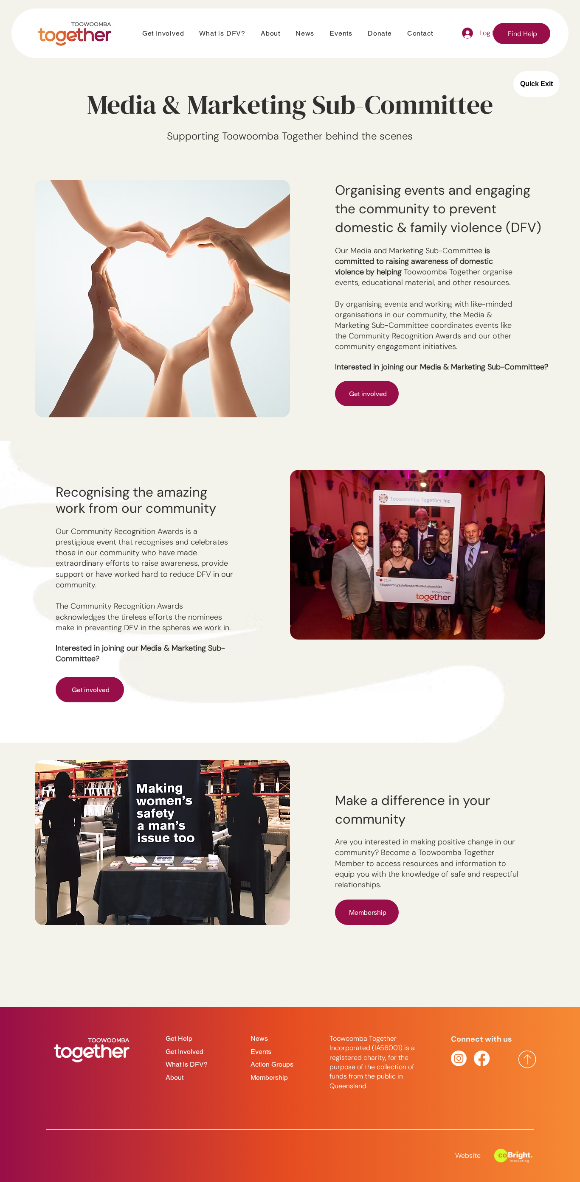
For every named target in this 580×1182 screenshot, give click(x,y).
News (259, 1038)
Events (261, 1052)
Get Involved (184, 1052)
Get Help (179, 1038)
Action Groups (272, 1064)
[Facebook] (482, 1058)
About (174, 1077)
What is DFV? (187, 1064)
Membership (269, 1077)
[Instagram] (459, 1058)
